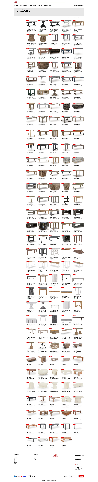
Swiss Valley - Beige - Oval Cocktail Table (78, 192)
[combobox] (42, 2)
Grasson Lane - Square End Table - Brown (43, 232)
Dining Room (15, 458)
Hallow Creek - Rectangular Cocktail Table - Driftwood (30, 179)
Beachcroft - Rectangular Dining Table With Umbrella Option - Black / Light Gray (31, 30)
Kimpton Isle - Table (76, 125)
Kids (14, 459)
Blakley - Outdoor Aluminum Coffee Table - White (43, 338)
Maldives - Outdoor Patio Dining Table (31, 446)
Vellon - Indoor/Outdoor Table (65, 365)
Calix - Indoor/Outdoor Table (53, 365)
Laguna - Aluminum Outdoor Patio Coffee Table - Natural (31, 419)
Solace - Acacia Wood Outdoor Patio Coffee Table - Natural (31, 365)
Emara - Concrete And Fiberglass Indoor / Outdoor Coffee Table (78, 405)
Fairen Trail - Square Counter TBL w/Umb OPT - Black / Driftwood (31, 245)
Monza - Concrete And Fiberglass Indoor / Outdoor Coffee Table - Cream (78, 392)
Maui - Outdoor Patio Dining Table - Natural (78, 419)
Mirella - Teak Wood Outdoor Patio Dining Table (78, 365)
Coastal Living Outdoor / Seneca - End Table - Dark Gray (66, 284)
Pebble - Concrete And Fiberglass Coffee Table (43, 379)
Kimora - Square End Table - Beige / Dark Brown (66, 112)
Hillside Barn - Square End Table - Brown (66, 153)
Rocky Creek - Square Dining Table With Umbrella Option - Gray (78, 58)
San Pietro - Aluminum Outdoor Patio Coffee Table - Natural (42, 419)
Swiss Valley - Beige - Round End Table (31, 205)
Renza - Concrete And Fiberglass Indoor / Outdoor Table (66, 379)
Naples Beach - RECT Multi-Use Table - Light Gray (31, 192)
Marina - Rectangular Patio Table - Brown (78, 325)
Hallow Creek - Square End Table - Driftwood (54, 166)
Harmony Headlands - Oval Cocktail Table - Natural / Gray (66, 72)
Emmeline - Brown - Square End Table (78, 245)
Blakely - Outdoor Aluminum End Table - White (31, 338)
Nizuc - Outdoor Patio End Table (43, 270)
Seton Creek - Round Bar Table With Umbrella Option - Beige (31, 139)
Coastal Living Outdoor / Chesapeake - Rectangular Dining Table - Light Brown (54, 297)
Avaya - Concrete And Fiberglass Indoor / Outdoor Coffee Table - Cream (43, 392)
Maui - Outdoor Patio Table (30, 378)
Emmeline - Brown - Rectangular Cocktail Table (31, 258)
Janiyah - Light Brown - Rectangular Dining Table (66, 258)
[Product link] (31, 27)
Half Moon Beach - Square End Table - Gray (66, 44)
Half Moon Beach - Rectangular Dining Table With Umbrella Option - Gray (78, 44)
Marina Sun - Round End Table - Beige (31, 112)
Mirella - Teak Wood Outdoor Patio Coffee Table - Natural (66, 419)
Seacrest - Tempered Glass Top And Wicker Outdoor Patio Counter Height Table (31, 352)
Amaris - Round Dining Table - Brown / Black (42, 245)
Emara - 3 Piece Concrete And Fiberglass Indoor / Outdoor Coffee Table (66, 406)
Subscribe (81, 476)
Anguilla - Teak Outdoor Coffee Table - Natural (66, 446)
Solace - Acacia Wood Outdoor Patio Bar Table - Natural (42, 365)
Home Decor (15, 460)
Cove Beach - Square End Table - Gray (43, 85)
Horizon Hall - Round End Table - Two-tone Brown (31, 153)
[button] (82, 2)
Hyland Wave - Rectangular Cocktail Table (43, 153)
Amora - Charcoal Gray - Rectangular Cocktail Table (53, 245)
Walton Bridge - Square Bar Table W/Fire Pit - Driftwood (43, 179)
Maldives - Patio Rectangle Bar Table (77, 433)
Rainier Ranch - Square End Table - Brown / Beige (43, 125)
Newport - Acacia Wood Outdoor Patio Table (54, 405)
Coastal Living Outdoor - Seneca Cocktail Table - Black (31, 284)
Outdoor (15, 463)
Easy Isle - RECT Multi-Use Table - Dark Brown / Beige (78, 219)
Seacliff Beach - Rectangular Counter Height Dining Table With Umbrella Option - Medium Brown (31, 72)
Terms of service (50, 480)
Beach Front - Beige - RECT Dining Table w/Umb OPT (54, 179)
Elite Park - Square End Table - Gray (66, 244)
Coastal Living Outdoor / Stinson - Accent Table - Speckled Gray (31, 297)
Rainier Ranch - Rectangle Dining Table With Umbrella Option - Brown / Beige (54, 126)
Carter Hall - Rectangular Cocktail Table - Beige (78, 30)
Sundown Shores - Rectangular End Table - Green (31, 99)
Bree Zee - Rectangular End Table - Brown (54, 219)
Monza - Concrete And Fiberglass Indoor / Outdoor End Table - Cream (66, 392)
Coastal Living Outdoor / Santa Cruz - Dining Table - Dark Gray (42, 311)
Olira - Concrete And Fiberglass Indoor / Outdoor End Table (31, 392)
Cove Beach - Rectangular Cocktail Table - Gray (54, 85)
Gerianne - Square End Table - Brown (77, 205)
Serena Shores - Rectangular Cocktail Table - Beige (42, 99)
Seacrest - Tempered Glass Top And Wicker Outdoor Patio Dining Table (66, 338)
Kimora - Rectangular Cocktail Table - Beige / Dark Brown (77, 112)
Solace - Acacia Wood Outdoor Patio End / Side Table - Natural (66, 352)
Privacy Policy (35, 459)
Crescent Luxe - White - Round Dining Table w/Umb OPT (54, 258)
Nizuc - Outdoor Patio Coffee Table (54, 270)
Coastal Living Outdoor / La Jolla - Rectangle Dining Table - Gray (78, 284)
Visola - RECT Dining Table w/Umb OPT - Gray (31, 219)
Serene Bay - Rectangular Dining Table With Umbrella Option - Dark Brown (66, 140)
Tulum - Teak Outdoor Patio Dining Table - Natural (54, 446)
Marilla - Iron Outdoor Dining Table (43, 351)
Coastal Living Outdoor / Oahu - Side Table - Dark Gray (54, 325)
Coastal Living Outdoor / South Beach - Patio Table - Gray (78, 297)
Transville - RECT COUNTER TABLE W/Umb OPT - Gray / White (66, 30)
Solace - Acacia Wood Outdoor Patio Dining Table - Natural (77, 352)
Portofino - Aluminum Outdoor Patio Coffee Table (30, 405)
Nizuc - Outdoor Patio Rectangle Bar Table (31, 271)
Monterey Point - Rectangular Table (54, 57)
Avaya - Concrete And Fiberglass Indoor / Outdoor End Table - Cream (54, 392)
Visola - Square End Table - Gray (54, 205)
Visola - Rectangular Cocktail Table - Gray (43, 205)
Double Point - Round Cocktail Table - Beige (42, 72)
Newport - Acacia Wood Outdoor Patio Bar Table (43, 405)
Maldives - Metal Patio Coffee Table (42, 446)
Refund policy (43, 480)
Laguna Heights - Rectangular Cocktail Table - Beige (65, 99)
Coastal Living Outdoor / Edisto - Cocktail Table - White (31, 325)
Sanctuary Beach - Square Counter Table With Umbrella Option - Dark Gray (31, 58)
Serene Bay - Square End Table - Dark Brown (54, 139)
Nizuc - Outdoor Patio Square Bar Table (66, 271)
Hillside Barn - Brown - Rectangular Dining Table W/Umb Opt (31, 166)
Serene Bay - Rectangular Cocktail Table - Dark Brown (43, 139)
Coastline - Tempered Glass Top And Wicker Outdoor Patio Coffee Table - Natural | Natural (54, 352)
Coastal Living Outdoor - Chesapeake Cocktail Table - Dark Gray (66, 297)
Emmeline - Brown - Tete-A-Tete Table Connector (78, 258)
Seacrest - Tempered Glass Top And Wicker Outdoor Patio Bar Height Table (78, 338)
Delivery (34, 458)
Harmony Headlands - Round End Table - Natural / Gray (54, 72)
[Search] (64, 2)
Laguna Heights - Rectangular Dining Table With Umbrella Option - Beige (78, 99)
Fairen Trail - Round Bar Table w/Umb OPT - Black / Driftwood (66, 205)
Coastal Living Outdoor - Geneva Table (54, 284)
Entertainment (15, 462)
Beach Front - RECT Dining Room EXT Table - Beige (43, 192)
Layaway (35, 457)
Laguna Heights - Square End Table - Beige (54, 99)
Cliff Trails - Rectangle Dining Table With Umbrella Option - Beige (54, 112)
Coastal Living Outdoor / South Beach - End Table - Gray (42, 325)
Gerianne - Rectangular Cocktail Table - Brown (43, 219)
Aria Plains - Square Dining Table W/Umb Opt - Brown (78, 179)
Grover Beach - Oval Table (42, 57)
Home (18, 9)
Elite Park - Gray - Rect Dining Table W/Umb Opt (66, 179)
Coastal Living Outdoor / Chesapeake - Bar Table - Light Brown (77, 311)
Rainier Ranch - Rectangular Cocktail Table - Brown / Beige (31, 125)
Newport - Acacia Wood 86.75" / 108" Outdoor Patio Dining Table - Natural (54, 420)
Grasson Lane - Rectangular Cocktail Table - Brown (30, 232)
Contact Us (35, 460)
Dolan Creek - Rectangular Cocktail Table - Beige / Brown (31, 85)
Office (15, 461)
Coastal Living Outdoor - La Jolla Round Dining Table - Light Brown (43, 284)
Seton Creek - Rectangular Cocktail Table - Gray (78, 166)
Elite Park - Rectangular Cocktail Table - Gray (78, 232)
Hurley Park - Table (41, 112)
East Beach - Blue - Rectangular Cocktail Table (66, 58)
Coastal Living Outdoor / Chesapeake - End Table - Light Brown (42, 297)
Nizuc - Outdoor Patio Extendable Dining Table (78, 271)
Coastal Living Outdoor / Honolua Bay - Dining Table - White (31, 311)
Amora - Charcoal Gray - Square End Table (43, 258)
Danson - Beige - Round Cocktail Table (54, 192)
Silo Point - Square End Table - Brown (54, 232)
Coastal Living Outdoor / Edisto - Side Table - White (66, 311)
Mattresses (15, 457)
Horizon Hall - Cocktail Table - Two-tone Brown (78, 139)
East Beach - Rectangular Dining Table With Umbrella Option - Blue (78, 85)
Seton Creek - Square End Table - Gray (66, 166)
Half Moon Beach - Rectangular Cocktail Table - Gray (66, 85)
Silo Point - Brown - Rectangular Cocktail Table (66, 232)
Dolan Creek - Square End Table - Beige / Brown (78, 72)
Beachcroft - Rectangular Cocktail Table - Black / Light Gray (54, 30)
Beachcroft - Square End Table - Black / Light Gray (43, 30)
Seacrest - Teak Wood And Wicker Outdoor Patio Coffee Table (54, 338)
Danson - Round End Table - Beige (66, 192)
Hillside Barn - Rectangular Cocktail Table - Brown (78, 153)
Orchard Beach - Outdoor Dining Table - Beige (43, 44)
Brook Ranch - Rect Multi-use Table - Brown (66, 219)
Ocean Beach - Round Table (53, 43)
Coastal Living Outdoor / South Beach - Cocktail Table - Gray (66, 325)
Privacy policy (46, 480)
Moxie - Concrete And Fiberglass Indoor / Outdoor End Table (54, 379)
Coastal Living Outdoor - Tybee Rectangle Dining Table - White (54, 311)
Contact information (54, 480)
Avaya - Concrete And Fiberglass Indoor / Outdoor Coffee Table (78, 379)
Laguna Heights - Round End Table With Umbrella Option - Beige (31, 44)
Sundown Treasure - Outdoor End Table (54, 153)
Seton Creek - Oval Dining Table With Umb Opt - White (43, 166)
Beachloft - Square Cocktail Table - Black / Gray (66, 125)
